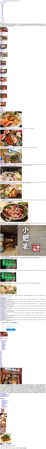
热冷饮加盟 (3, 346)
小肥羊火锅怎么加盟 (2, 314)
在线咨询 (1, 34)
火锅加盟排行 (3, 222)
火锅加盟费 (2, 181)
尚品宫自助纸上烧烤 (4, 403)
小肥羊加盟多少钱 (2, 316)
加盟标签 (3, 19)
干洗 (2, 15)
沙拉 (0, 358)
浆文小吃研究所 (4, 406)
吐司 (0, 356)
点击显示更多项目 (2, 110)
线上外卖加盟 (3, 348)
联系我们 (12, 445)
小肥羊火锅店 (2, 98)
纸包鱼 (1, 364)
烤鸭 (0, 351)
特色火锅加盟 (12, 224)
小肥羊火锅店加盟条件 (3, 300)
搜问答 (2, 7)
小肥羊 (1, 32)
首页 (2, 8)
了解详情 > (1, 35)
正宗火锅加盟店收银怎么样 (4, 256)
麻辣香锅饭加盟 (4, 342)
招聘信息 (9, 445)
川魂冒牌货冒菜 (4, 400)
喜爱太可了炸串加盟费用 (3, 396)
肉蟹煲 (1, 357)
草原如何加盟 (3, 269)
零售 (2, 14)
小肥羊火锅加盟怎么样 (3, 307)
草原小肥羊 (1, 40)
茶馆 (0, 363)
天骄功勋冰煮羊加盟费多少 (3, 394)
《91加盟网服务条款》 (12, 328)
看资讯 (2, 6)
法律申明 (7, 445)
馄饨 (0, 361)
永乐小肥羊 (1, 73)
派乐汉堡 (3, 404)
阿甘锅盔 (3, 401)
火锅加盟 (9, 129)
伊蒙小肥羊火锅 (2, 106)
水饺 (0, 360)
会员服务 (4, 445)
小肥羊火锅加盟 (12, 129)
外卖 (0, 355)
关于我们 (1, 445)
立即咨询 (11, 329)
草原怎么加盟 (3, 282)
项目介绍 (4, 336)
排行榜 (2, 5)
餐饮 (2, 9)
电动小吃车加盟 (4, 349)
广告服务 (15, 445)
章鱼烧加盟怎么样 (3, 367)
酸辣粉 (1, 353)
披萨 (0, 354)
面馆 (0, 352)
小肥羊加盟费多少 (2, 305)
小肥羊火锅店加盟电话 (3, 298)
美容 (2, 11)
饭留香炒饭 (3, 405)
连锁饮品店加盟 (4, 345)
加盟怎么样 (2, 294)
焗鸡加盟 (3, 343)
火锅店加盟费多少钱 (4, 163)
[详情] (13, 302)
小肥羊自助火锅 (2, 65)
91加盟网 (3, 18)
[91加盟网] (1, 3)
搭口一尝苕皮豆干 (4, 402)
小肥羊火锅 (1, 57)
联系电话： (3, 326)
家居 (2, 12)
